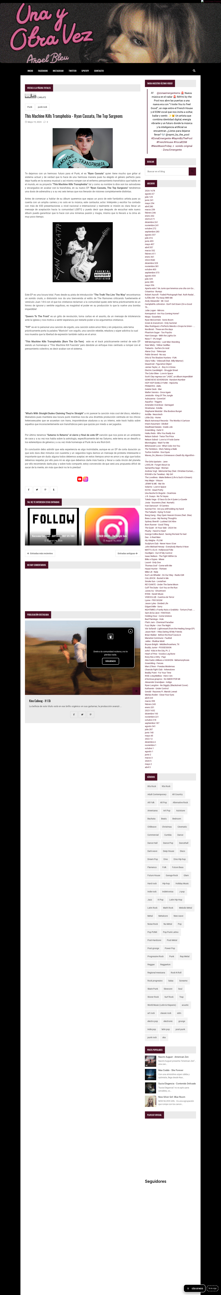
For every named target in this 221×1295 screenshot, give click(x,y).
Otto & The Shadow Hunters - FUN (160, 357)
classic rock (165, 1013)
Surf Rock (168, 997)
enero (149, 216)
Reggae (151, 964)
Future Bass (177, 867)
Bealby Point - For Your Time (158, 673)
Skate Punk (152, 989)
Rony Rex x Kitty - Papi (155, 657)
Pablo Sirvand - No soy (155, 354)
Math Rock (168, 908)
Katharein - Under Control (157, 688)
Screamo (183, 981)
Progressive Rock (155, 956)
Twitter (73, 70)
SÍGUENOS (110, 661)
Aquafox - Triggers (153, 402)
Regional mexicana (156, 972)
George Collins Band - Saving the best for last (166, 534)
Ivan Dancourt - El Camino (157, 506)
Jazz (149, 899)
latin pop (166, 1029)
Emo (166, 859)
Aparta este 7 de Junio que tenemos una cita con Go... (170, 288)
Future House (153, 875)
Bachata (151, 818)
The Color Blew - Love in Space (159, 373)
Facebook (43, 70)
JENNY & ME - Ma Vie (155, 483)
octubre (150, 228)
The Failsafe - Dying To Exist (158, 512)
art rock (151, 1013)
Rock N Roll (176, 972)
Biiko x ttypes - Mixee (154, 559)
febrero (150, 213)
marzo (150, 209)
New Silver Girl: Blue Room (171, 1097)
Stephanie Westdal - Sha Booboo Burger (163, 411)
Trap (181, 997)
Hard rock (152, 883)
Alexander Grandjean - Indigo (158, 682)
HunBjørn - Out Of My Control (158, 553)
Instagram (58, 70)
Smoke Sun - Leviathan (155, 581)
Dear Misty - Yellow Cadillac (157, 345)
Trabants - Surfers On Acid (157, 348)
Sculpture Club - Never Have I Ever (160, 543)
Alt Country (177, 794)
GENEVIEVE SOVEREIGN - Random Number (165, 380)
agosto (149, 194)
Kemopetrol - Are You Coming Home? (162, 313)
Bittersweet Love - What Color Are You (162, 446)
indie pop (151, 1029)
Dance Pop (168, 843)
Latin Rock (152, 908)
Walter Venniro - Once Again (158, 392)
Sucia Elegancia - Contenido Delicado (177, 1083)
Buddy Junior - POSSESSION (158, 647)
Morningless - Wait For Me (157, 443)
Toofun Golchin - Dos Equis (157, 452)
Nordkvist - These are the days (159, 329)
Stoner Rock (153, 997)
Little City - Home (153, 417)
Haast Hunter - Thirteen (156, 569)
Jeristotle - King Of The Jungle (159, 395)
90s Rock (166, 786)
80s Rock (151, 786)
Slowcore (168, 989)
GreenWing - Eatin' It (154, 430)
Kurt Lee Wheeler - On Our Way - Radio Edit (164, 575)
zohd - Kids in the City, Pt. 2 (157, 650)
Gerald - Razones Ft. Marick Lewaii (161, 691)
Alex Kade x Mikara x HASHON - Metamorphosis (167, 660)
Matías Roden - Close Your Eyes (159, 695)
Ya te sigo (212, 1288)
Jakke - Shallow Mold (154, 641)
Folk (164, 867)
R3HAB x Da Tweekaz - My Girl (159, 474)
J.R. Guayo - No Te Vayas (156, 496)
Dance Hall (152, 843)
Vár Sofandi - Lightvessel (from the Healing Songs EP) (170, 628)
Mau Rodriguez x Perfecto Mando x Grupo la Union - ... (170, 326)
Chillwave (151, 827)
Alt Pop (163, 802)
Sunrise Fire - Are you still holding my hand (164, 509)
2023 (150, 710)
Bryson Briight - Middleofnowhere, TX (162, 644)
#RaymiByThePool (182, 138)
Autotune (180, 810)
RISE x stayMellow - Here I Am (158, 676)
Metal (150, 916)
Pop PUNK (152, 932)
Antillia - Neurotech (154, 414)
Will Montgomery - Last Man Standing (162, 342)
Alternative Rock (180, 802)
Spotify (85, 70)
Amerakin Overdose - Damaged (159, 405)
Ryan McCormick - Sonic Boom (159, 320)
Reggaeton (165, 964)
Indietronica (167, 891)
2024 (150, 260)
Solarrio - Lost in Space (155, 487)
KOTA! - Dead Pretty (154, 490)
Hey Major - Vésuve (154, 480)
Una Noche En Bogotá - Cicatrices (160, 493)
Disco (182, 851)
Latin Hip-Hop (175, 899)
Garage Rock (172, 875)
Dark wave (152, 851)
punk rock (42, 107)
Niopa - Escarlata (153, 316)
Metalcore (163, 916)
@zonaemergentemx (168, 93)
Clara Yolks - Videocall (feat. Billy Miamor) (164, 361)
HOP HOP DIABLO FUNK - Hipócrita (161, 383)
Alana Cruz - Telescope (155, 351)
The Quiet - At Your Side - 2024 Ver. (161, 528)
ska (164, 1037)
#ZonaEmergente (161, 138)
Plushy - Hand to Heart (155, 531)
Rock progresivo (155, 981)
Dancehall (183, 843)
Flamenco (152, 867)
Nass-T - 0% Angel (153, 339)
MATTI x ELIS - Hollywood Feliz (159, 550)
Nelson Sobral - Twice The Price (159, 436)
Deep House (168, 851)
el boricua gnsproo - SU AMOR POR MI (162, 679)
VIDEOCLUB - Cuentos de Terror (159, 597)
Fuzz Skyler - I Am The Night (158, 625)
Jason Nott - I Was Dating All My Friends (163, 632)
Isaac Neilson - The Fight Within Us (161, 556)
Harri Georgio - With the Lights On (160, 335)
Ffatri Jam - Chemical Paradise (159, 622)
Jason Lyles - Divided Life (156, 603)
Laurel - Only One (153, 562)
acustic (185, 1005)
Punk (29, 107)
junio (149, 200)
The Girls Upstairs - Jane (156, 461)
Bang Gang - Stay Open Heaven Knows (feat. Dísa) (168, 515)
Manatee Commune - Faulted (158, 638)
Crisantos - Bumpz (153, 291)
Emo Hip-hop (180, 859)
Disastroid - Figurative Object (158, 364)
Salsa (170, 981)
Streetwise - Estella (153, 408)
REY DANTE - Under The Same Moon (161, 584)
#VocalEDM (180, 142)
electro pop (152, 1021)
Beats (164, 818)
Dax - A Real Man (153, 537)
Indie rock (152, 891)
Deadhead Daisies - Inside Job (159, 427)
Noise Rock (152, 924)
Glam (186, 875)
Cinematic (182, 827)
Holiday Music (182, 883)
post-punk (180, 1029)
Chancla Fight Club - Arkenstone (160, 669)
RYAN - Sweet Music (154, 594)
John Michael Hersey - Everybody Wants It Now (167, 546)
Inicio (30, 70)
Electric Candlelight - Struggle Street (161, 370)
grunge (181, 1021)
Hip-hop (166, 883)
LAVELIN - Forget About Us (157, 465)
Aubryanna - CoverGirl (155, 398)
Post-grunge (153, 948)
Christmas (167, 827)
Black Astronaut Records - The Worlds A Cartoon (167, 420)
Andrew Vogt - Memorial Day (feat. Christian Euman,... (170, 471)
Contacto (99, 70)
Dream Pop (152, 859)
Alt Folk (150, 802)
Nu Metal (168, 924)
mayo (149, 203)
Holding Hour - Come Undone (158, 616)
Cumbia (168, 835)
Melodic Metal (185, 908)
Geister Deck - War (153, 389)
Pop (180, 924)
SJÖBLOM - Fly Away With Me (159, 298)
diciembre (151, 222)
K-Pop (160, 899)
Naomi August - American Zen (173, 1057)
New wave (178, 916)
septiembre (152, 231)
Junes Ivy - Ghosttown (155, 591)
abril (149, 206)
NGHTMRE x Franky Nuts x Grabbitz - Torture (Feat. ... (170, 609)
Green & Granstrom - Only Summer (161, 323)
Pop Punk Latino (170, 932)
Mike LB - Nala (151, 572)
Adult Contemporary (156, 794)
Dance (180, 835)
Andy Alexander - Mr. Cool (157, 301)
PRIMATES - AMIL (153, 386)
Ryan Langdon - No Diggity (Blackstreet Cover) (166, 685)
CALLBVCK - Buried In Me (157, 578)
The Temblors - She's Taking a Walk (161, 449)
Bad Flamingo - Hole (154, 619)
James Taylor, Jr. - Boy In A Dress (160, 367)
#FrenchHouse (165, 142)
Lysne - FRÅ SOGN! (154, 600)
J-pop (182, 891)
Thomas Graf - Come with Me (158, 565)
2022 (149, 739)
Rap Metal (184, 956)
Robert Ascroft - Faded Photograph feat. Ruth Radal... (170, 294)
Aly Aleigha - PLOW (154, 540)
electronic (168, 1021)
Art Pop (166, 810)
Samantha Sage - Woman (157, 468)
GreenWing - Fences (154, 663)
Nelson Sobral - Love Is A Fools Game (162, 439)
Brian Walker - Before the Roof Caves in (163, 635)
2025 (150, 219)
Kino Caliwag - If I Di (40, 701)
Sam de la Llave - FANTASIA (157, 613)
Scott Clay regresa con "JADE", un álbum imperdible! (169, 376)
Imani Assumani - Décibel (156, 424)
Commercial (153, 835)
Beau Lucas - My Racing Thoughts (161, 518)
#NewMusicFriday (161, 145)
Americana (152, 810)
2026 (150, 190)
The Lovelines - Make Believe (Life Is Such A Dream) (168, 477)
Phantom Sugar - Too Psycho (158, 332)
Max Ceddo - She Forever (170, 1070)
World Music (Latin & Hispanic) (161, 1005)
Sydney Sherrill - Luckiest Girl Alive (160, 521)
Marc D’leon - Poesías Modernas (160, 666)
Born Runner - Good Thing (157, 524)
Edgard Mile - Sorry (153, 606)
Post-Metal (172, 940)
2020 (148, 761)
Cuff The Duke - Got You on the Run (161, 587)
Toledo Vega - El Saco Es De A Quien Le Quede (166, 499)
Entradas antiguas (127, 553)
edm (179, 1013)
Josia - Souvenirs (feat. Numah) (159, 502)
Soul (180, 989)
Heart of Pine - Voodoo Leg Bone (160, 654)
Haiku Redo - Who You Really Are (160, 433)
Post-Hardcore (154, 940)
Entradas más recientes (41, 553)
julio (149, 197)
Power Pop (170, 948)
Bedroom (176, 818)
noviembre (152, 225)
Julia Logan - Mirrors (154, 310)
